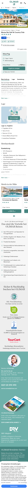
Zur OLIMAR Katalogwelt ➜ (11, 422)
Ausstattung (20, 79)
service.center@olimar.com (9, 388)
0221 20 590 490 (8, 385)
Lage (13, 79)
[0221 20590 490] (25, 3)
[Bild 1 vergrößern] (14, 18)
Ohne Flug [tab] (6, 54)
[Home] (14, 3)
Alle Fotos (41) (23, 25)
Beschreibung (5, 79)
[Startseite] (1, 8)
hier (25, 480)
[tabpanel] (14, 63)
